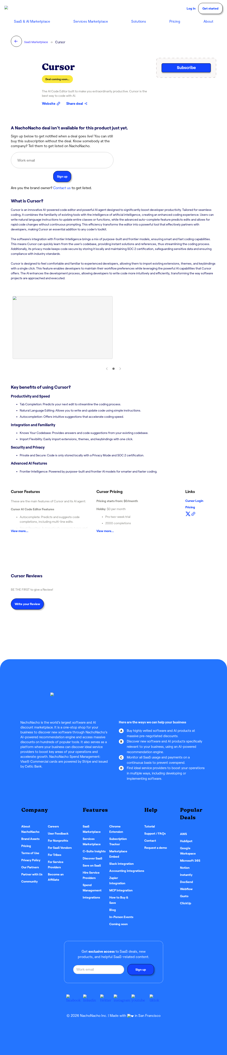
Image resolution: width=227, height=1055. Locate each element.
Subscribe (186, 67)
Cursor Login (194, 501)
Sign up (62, 176)
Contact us (62, 188)
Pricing (174, 21)
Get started (210, 8)
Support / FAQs (155, 833)
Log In (191, 8)
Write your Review (27, 604)
